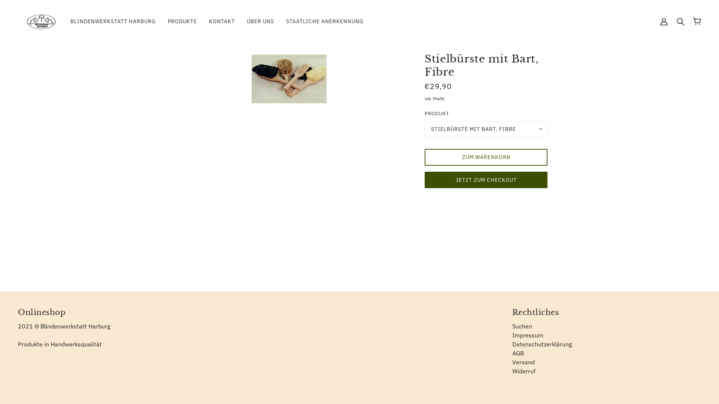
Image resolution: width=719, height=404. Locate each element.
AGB (518, 353)
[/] (41, 20)
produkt (437, 113)
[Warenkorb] (697, 21)
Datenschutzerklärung (542, 344)
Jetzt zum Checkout (486, 180)
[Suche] (680, 21)
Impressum (527, 335)
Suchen (522, 326)
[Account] (664, 21)
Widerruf (524, 371)
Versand (523, 362)
